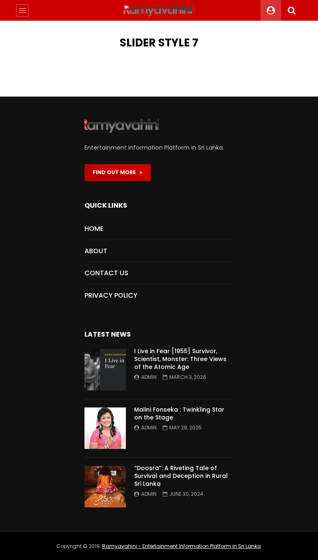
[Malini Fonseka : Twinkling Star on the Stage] (105, 428)
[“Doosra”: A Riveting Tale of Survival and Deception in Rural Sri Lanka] (105, 486)
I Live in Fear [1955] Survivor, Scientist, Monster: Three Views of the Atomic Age (180, 359)
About (95, 251)
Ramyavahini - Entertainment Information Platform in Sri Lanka (181, 546)
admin (149, 377)
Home (94, 228)
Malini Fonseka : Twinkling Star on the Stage (179, 413)
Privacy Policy (110, 295)
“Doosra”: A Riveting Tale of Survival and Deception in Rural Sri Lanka (181, 476)
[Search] (291, 10)
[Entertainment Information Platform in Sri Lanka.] (159, 10)
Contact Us (106, 273)
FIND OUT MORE (116, 172)
